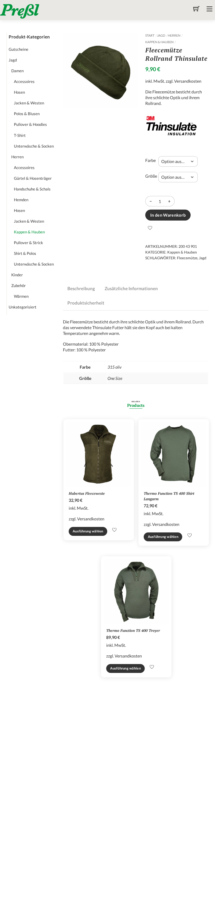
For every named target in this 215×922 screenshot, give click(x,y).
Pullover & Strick (28, 242)
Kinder (17, 274)
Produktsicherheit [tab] (85, 303)
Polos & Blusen (27, 113)
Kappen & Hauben (159, 42)
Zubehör (18, 285)
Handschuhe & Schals (32, 189)
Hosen (19, 92)
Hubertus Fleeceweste (87, 493)
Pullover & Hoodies (30, 124)
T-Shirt (20, 135)
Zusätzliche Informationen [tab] (131, 288)
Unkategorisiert (22, 307)
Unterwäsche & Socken (34, 146)
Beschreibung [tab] (81, 288)
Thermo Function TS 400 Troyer (133, 630)
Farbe (150, 160)
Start (149, 35)
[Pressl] (19, 10)
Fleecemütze (187, 258)
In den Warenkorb (168, 214)
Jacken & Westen (29, 102)
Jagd (161, 35)
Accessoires (24, 81)
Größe (151, 175)
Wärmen (21, 296)
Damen (17, 70)
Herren (174, 35)
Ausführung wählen (88, 531)
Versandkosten (187, 80)
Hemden (21, 199)
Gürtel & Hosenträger (33, 178)
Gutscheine (18, 49)
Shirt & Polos (25, 253)
